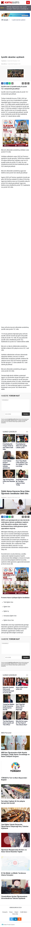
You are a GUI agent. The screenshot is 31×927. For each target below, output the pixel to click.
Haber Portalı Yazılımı (9, 924)
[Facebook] (2, 83)
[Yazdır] (12, 83)
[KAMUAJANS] (10, 2)
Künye (11, 912)
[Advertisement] (15, 39)
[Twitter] (5, 83)
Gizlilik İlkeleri (23, 912)
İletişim (16, 912)
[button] (23, 83)
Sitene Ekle (15, 914)
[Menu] (28, 2)
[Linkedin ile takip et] (15, 919)
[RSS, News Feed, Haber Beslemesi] (19, 919)
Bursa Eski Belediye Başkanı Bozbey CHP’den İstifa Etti (17, 8)
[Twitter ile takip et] (12, 919)
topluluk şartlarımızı (13, 419)
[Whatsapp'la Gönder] (10, 83)
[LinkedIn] (7, 83)
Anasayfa (5, 20)
